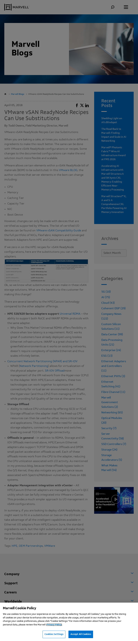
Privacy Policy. (54, 625)
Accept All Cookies (80, 634)
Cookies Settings (54, 634)
